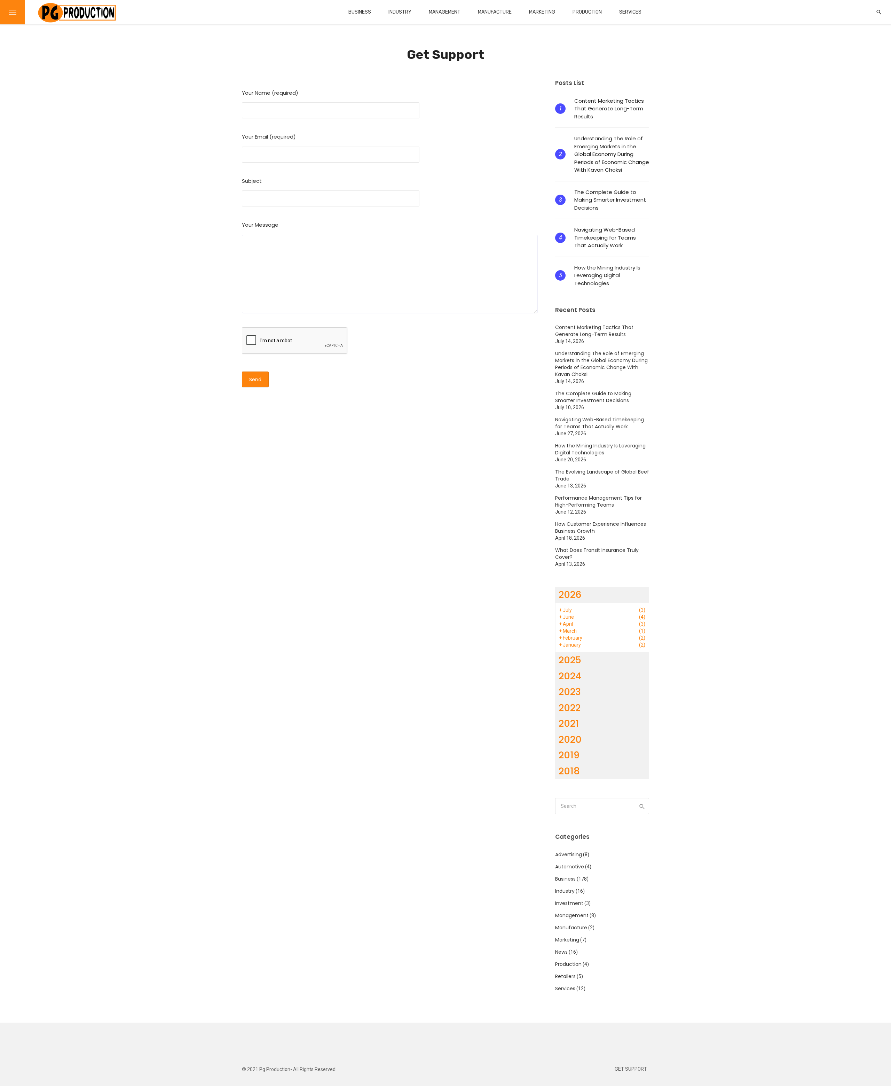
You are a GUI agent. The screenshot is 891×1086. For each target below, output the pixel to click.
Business (359, 12)
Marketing (542, 12)
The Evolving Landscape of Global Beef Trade (602, 475)
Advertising (568, 854)
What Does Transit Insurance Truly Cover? (597, 554)
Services (630, 12)
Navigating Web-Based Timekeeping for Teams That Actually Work (605, 237)
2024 (570, 676)
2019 (569, 755)
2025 (570, 660)
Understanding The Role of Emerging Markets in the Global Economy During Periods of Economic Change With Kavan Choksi (611, 154)
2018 (569, 771)
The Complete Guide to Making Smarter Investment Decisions (610, 199)
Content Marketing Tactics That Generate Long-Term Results (609, 108)
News (561, 951)
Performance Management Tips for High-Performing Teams (598, 501)
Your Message (260, 224)
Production (587, 12)
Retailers (565, 976)
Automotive (569, 866)
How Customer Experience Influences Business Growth (600, 527)
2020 (570, 739)
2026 (570, 594)
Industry (399, 12)
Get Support (631, 1069)
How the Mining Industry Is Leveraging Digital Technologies (607, 275)
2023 (570, 691)
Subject (252, 181)
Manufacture (495, 12)
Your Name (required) (270, 92)
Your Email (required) (269, 136)
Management (444, 12)
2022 (570, 707)
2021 (569, 723)
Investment (569, 903)
